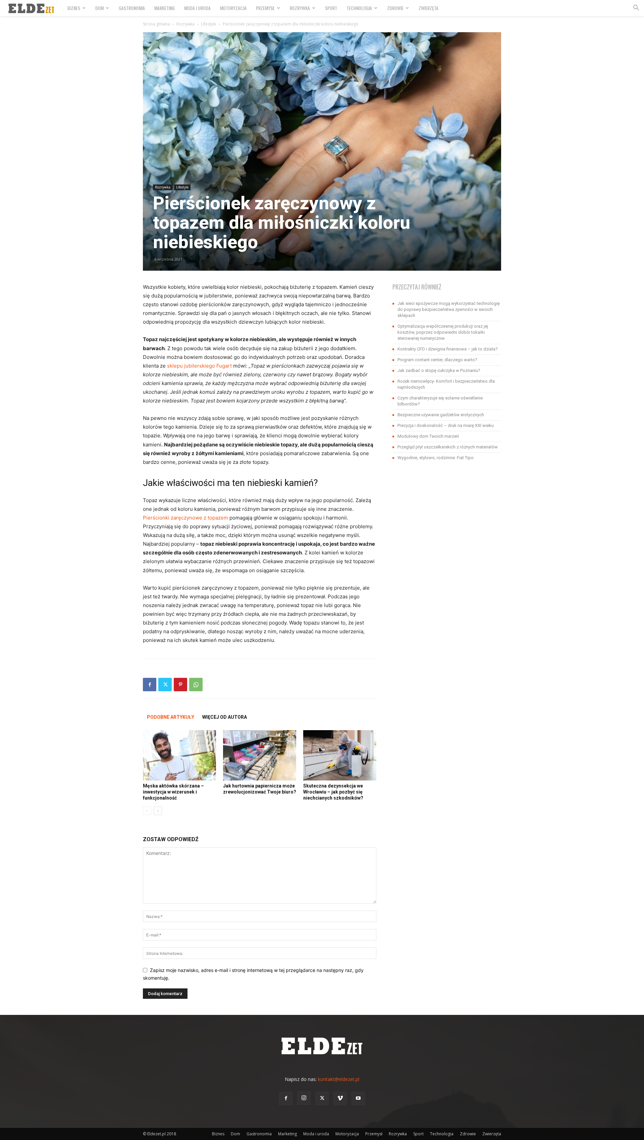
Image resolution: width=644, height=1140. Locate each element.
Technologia (359, 7)
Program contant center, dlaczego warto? (437, 359)
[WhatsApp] (196, 684)
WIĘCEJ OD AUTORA (224, 717)
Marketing (164, 7)
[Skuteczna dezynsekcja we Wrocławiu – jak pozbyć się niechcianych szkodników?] (339, 755)
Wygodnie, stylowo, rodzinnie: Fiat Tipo (435, 457)
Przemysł (265, 7)
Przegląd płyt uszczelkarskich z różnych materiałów (447, 446)
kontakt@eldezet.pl (338, 1079)
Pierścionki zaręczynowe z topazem (185, 517)
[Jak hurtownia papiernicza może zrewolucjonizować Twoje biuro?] (259, 755)
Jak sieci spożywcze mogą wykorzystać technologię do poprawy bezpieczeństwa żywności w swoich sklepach (448, 309)
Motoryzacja (233, 7)
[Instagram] (304, 1098)
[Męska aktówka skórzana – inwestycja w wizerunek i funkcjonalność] (179, 755)
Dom (99, 7)
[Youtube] (358, 1098)
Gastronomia (132, 7)
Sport (331, 7)
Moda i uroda (197, 7)
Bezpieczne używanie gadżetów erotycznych (440, 414)
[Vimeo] (340, 1098)
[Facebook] (149, 684)
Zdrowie (395, 7)
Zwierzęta (428, 7)
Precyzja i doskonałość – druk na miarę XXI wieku (445, 425)
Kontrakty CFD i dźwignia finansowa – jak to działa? (447, 348)
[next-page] (158, 811)
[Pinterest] (180, 684)
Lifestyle (208, 24)
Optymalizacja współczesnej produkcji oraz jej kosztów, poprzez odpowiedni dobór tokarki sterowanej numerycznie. (442, 332)
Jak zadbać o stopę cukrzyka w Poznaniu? (438, 370)
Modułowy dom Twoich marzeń (428, 436)
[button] (636, 8)
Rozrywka (300, 7)
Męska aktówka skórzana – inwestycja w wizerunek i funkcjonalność (173, 792)
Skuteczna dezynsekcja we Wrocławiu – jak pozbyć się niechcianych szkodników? (333, 792)
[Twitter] (165, 684)
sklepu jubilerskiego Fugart (199, 366)
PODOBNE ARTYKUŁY (170, 717)
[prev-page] (147, 811)
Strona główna (156, 24)
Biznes (73, 7)
